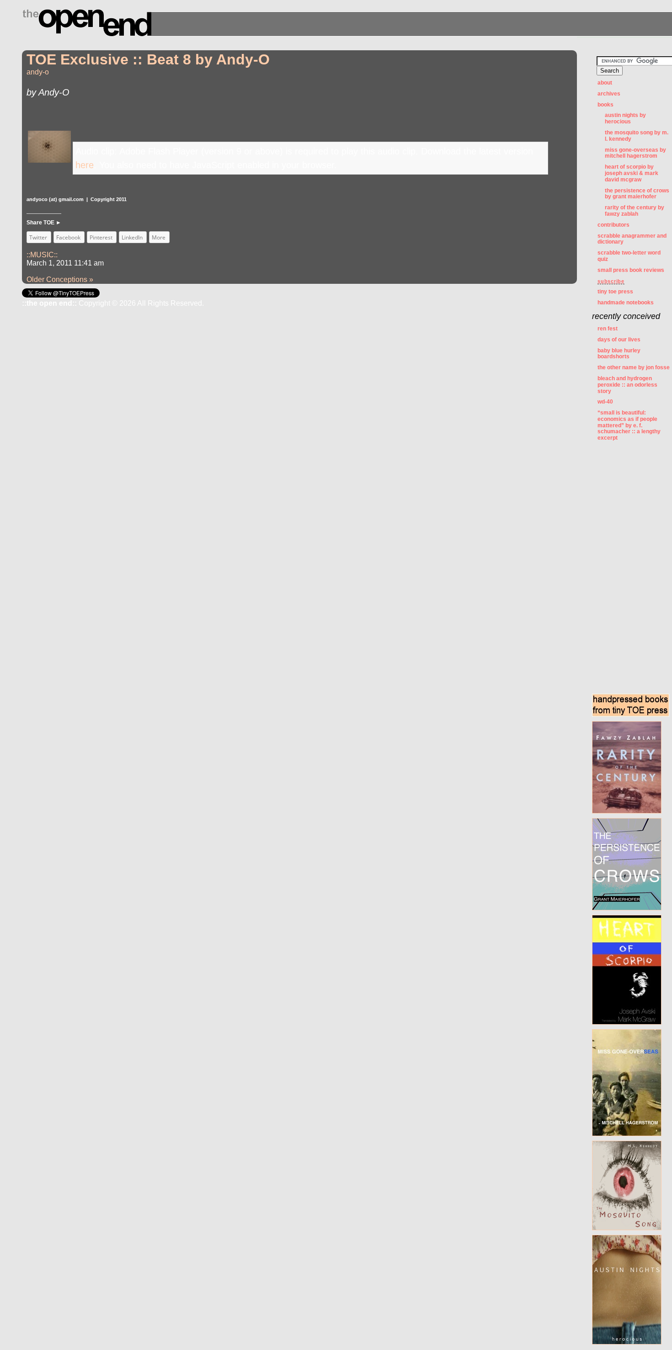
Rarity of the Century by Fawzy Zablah (634, 210)
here (84, 165)
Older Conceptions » (60, 279)
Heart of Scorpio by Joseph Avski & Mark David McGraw (631, 173)
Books (605, 104)
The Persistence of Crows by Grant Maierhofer (637, 193)
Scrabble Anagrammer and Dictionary (632, 239)
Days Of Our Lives (618, 339)
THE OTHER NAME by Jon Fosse (633, 367)
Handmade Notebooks (625, 302)
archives (608, 93)
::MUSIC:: (42, 255)
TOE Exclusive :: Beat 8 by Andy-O (148, 59)
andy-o (38, 72)
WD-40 (605, 402)
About (604, 83)
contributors (613, 225)
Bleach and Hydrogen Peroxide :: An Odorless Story (627, 384)
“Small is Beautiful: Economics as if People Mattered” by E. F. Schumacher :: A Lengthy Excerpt (629, 425)
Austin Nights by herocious (625, 118)
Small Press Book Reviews (630, 270)
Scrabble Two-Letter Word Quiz (629, 256)
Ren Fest (607, 328)
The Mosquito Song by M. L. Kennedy (636, 135)
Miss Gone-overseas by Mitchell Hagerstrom (635, 153)
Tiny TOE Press (615, 291)
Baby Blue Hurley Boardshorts (618, 353)
